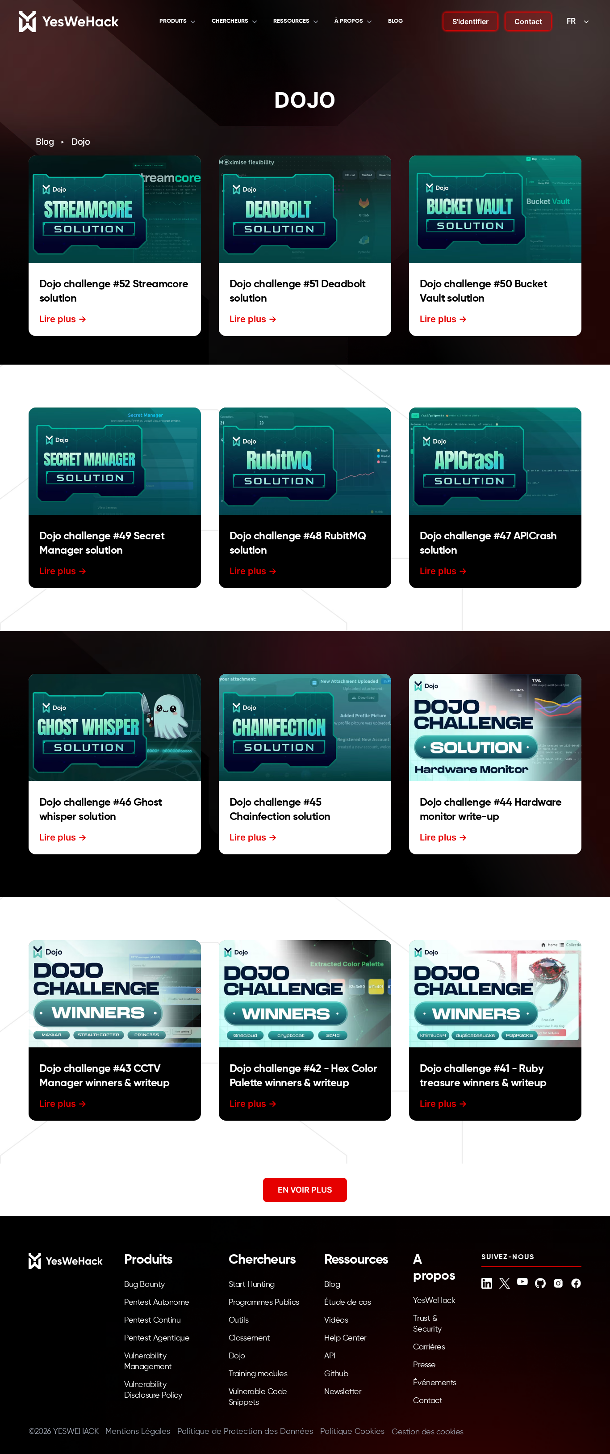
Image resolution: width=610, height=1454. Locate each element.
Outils (238, 1320)
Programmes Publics (264, 1303)
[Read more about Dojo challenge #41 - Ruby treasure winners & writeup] (495, 993)
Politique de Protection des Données (245, 1432)
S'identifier (470, 21)
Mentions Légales (137, 1432)
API (329, 1356)
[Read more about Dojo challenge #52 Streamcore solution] (115, 209)
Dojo (80, 141)
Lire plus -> (63, 319)
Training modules (258, 1374)
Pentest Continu (152, 1320)
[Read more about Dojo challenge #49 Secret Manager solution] (115, 461)
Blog (45, 141)
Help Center (345, 1338)
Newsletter (343, 1392)
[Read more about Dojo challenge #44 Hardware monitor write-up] (495, 727)
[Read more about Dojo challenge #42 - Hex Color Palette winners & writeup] (305, 993)
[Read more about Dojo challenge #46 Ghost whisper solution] (115, 727)
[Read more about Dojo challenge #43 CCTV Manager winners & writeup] (115, 993)
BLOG (395, 21)
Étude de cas (347, 1303)
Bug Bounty (144, 1285)
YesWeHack (434, 1301)
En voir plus (305, 1189)
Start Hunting (252, 1285)
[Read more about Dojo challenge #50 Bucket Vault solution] (495, 209)
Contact (528, 21)
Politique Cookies (352, 1432)
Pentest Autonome (156, 1303)
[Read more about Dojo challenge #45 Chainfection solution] (305, 727)
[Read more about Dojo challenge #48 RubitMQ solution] (305, 461)
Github (336, 1374)
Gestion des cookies (427, 1432)
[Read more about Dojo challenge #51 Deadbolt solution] (305, 209)
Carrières (429, 1347)
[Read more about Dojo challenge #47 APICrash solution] (495, 461)
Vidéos (336, 1320)
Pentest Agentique (156, 1338)
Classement (249, 1338)
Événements (434, 1383)
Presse (424, 1365)
